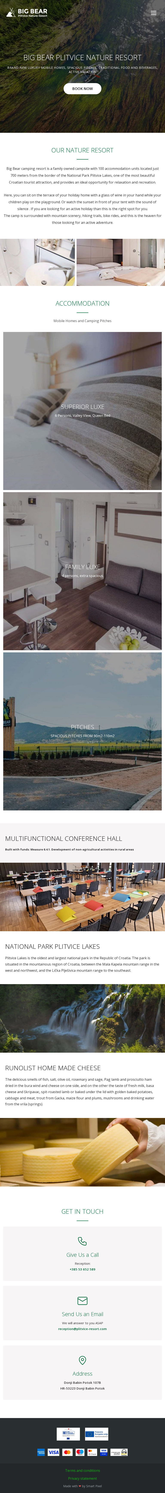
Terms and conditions (82, 1470)
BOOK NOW (82, 88)
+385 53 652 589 (82, 1269)
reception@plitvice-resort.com (82, 1329)
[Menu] (154, 13)
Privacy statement (82, 1478)
